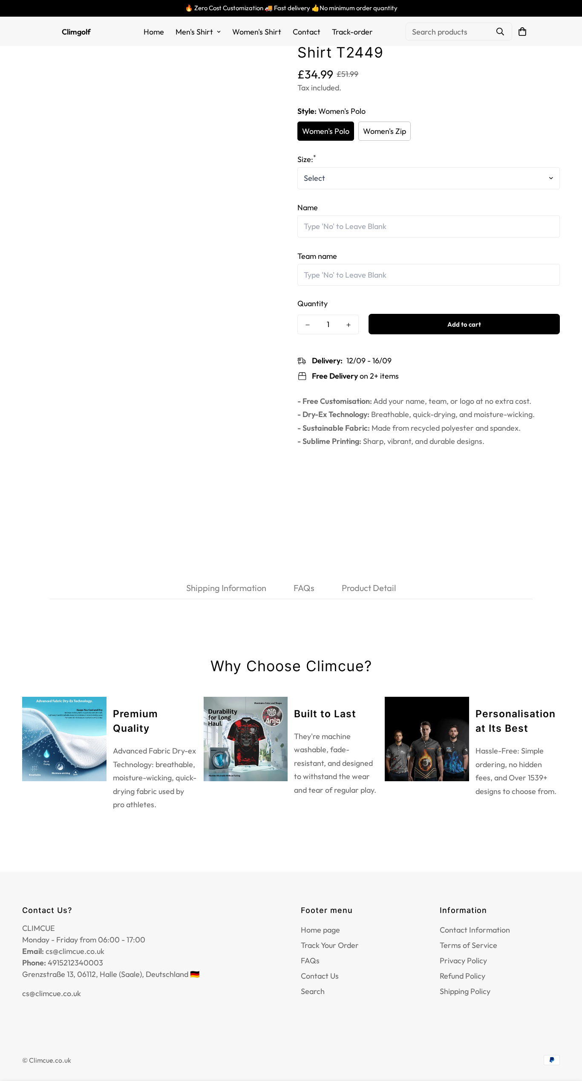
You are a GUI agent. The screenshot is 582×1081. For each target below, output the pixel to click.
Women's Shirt (256, 32)
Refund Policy (462, 976)
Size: (306, 159)
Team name (317, 256)
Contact (306, 32)
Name (307, 208)
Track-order (352, 32)
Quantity (312, 304)
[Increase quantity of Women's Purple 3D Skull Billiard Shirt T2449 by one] (348, 325)
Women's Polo (325, 131)
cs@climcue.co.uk (51, 993)
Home (154, 32)
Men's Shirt (194, 32)
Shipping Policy (465, 991)
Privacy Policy (463, 960)
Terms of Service (468, 945)
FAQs (310, 960)
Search (313, 991)
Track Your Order (330, 945)
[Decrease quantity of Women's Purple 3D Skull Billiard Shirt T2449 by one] (307, 325)
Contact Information (475, 930)
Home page (320, 930)
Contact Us (320, 976)
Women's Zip (384, 131)
